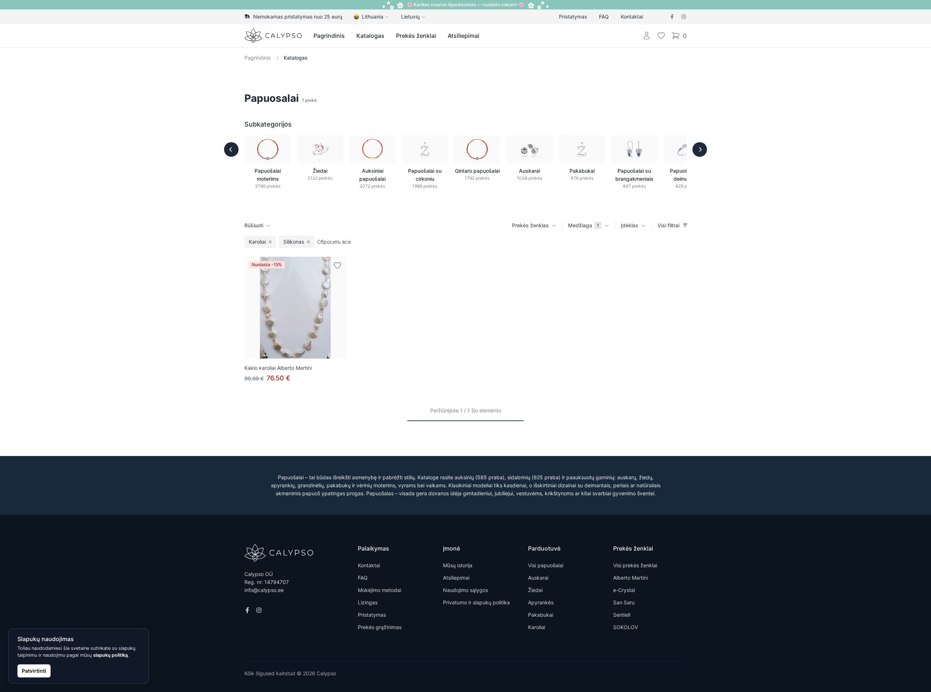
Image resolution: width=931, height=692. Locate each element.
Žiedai (535, 590)
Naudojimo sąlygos (465, 590)
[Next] (699, 149)
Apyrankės (541, 602)
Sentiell (621, 615)
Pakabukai (540, 615)
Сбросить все (334, 242)
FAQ (604, 16)
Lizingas (367, 602)
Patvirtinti (34, 671)
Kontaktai (632, 16)
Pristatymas (573, 16)
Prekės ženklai (416, 35)
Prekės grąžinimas (379, 627)
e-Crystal (624, 590)
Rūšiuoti (253, 225)
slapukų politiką (110, 655)
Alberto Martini (630, 578)
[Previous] (231, 149)
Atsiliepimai (463, 35)
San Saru (624, 602)
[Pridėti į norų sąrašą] (337, 265)
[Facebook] (672, 16)
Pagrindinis (329, 35)
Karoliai (536, 627)
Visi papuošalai (545, 565)
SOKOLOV (625, 627)
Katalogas (370, 35)
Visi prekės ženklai (635, 565)
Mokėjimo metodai (379, 590)
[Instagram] (683, 16)
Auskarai (538, 578)
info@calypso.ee (264, 590)
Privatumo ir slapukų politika (476, 602)
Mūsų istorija (457, 565)
